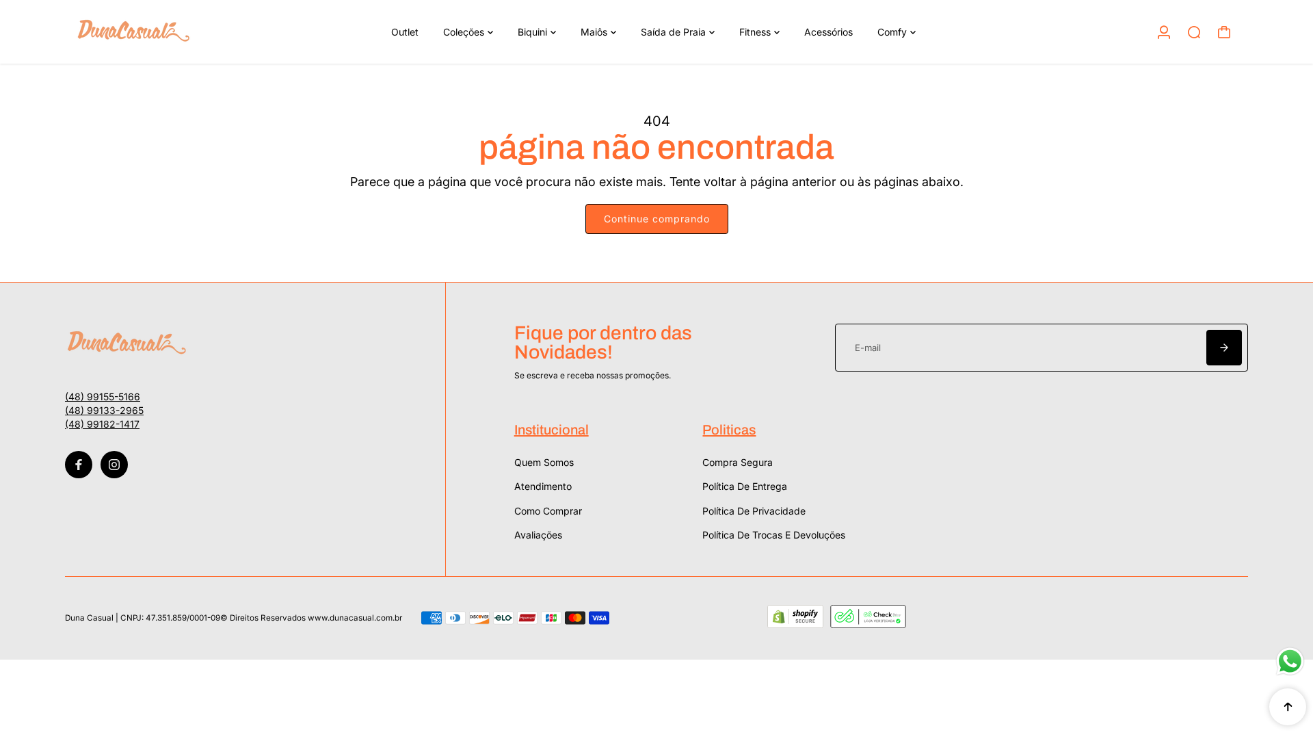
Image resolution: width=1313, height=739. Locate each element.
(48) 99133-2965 (104, 410)
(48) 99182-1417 (102, 424)
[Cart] (1224, 32)
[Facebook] (78, 464)
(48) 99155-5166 (102, 396)
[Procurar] (1194, 32)
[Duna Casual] (160, 32)
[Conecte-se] (1164, 32)
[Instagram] (114, 464)
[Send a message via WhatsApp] (1290, 661)
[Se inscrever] (1224, 347)
